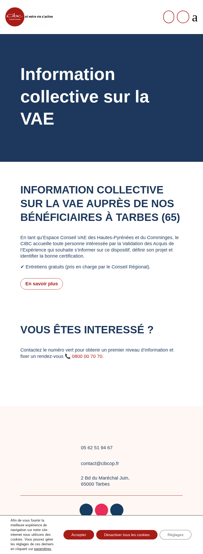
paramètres (42, 549)
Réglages (175, 535)
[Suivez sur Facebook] (86, 510)
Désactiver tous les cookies (127, 535)
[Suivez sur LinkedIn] (116, 510)
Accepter (78, 535)
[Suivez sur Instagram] (101, 510)
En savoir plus (41, 283)
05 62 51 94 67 (97, 447)
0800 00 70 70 (86, 356)
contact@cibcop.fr (100, 463)
